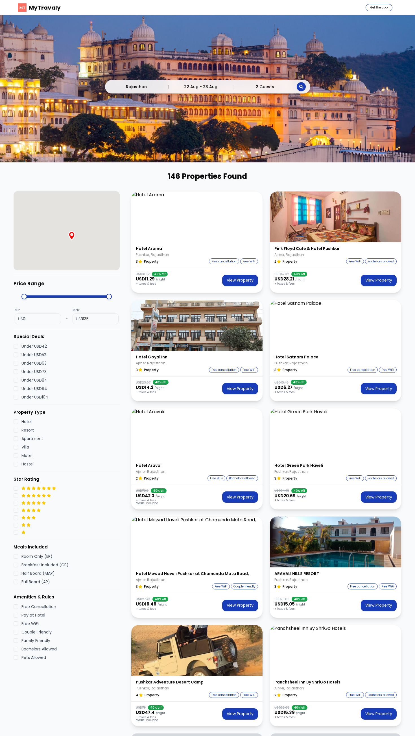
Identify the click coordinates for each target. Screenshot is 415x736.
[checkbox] (16, 346)
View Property (240, 280)
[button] (197, 216)
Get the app (379, 7)
